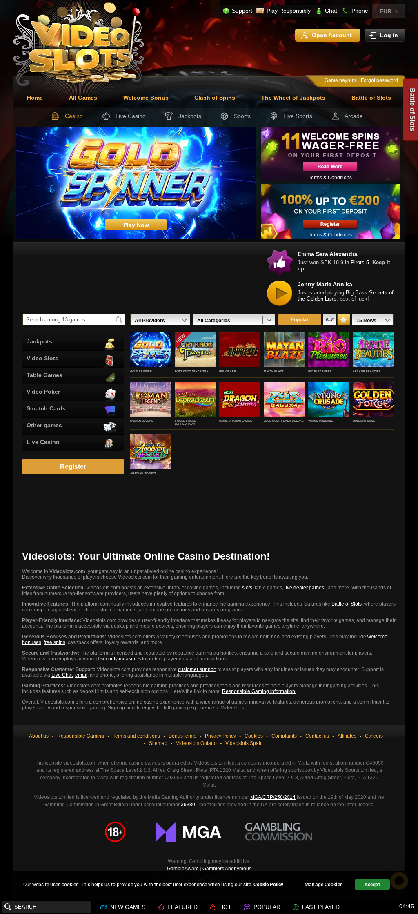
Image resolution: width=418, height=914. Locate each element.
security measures (120, 659)
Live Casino (130, 116)
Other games (44, 425)
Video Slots (42, 358)
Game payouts (341, 80)
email (81, 675)
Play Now (151, 358)
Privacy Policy (220, 736)
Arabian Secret (143, 473)
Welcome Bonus (146, 97)
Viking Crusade (320, 420)
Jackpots (190, 116)
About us (39, 736)
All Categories (213, 320)
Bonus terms (182, 736)
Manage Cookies (323, 884)
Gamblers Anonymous (226, 869)
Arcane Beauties (366, 371)
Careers (374, 736)
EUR (385, 11)
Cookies (254, 736)
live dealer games (305, 588)
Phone (359, 10)
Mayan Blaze (274, 371)
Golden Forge (364, 420)
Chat (331, 10)
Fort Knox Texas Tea (191, 371)
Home (35, 97)
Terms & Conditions (330, 178)
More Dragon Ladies (235, 420)
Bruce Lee (227, 371)
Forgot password (379, 80)
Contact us (317, 736)
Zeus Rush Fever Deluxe (284, 420)
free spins (54, 642)
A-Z (329, 320)
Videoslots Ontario (196, 743)
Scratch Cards (46, 408)
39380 (188, 804)
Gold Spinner (141, 371)
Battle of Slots (371, 97)
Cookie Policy (268, 884)
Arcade (354, 116)
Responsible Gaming (80, 736)
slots (247, 588)
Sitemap (158, 743)
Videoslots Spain (244, 743)
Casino (73, 116)
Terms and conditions (136, 736)
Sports (242, 116)
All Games (83, 97)
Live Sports (298, 116)
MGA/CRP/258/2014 (273, 797)
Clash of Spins (214, 97)
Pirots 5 (360, 262)
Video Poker (43, 391)
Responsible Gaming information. (259, 691)
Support (242, 10)
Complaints (284, 736)
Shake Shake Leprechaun (185, 422)
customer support (197, 669)
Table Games (44, 375)
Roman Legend (141, 420)
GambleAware (183, 869)
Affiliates (347, 736)
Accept (372, 884)
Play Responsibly (289, 10)
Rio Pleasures (320, 371)
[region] (209, 885)
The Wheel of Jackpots (293, 97)
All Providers (150, 320)
